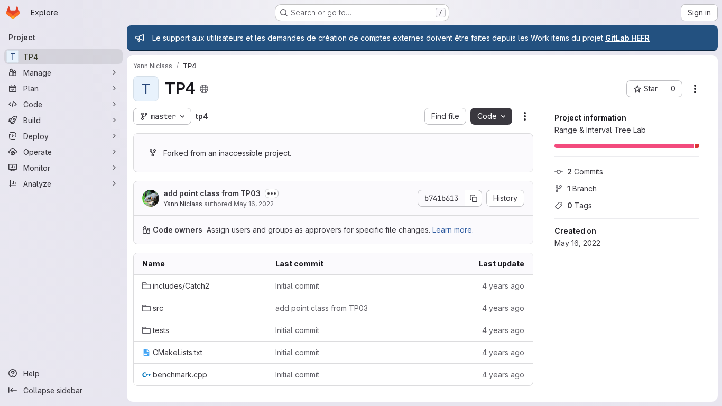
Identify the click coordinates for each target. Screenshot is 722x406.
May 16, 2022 (254, 204)
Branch (582, 188)
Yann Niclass (182, 204)
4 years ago (503, 285)
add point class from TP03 (212, 193)
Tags (579, 205)
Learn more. (453, 229)
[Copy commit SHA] (473, 198)
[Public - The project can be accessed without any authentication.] (204, 89)
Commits (585, 171)
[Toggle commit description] (272, 193)
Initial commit (297, 285)
